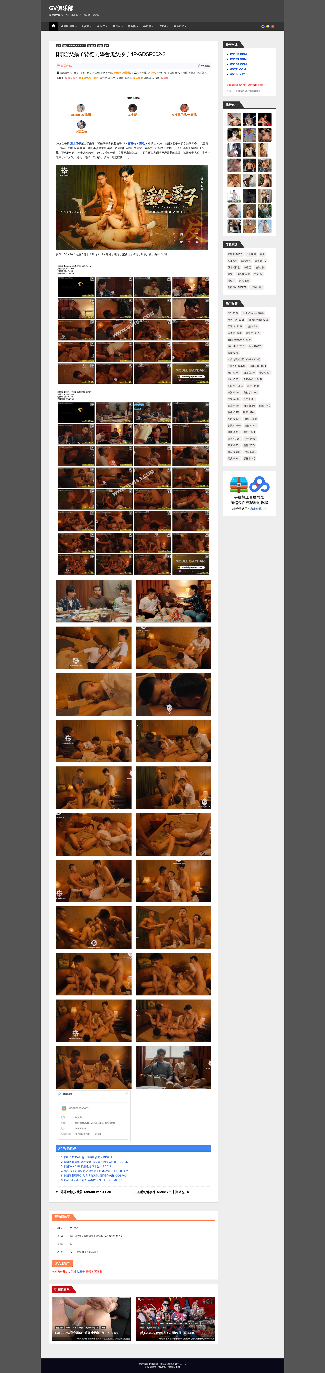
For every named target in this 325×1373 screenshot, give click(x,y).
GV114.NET (237, 74)
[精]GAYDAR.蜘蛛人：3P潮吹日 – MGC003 (167, 1333)
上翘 (252, 326)
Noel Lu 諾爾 (123, 72)
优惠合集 (59, 1328)
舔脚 (233, 432)
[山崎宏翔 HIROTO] (234, 119)
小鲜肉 (162, 72)
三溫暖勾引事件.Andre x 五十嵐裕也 (159, 1192)
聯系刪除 (175, 1367)
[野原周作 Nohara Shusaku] (249, 226)
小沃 (152, 72)
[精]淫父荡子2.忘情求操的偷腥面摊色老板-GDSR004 (96, 1175)
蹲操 (148, 78)
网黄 (100, 46)
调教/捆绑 (244, 280)
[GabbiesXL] (234, 211)
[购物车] (268, 26)
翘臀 (249, 412)
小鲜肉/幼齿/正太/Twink (244, 359)
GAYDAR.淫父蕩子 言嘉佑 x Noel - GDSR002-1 (93, 1180)
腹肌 (129, 78)
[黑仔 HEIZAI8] (264, 165)
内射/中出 (236, 346)
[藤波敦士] (264, 226)
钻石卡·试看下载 (92, 1328)
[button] (273, 26)
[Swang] (264, 119)
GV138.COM (238, 64)
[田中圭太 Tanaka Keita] (264, 180)
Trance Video (258, 319)
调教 (81, 1328)
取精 (149, 26)
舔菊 (249, 432)
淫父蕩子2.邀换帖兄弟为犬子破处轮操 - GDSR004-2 (96, 1171)
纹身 (233, 412)
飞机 (103, 1328)
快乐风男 (232, 260)
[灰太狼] (234, 226)
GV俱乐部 (61, 8)
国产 (103, 26)
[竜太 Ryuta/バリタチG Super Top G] (249, 150)
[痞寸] (249, 165)
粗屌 (249, 405)
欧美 (134, 26)
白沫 (234, 392)
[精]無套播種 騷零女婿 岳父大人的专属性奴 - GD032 (96, 1161)
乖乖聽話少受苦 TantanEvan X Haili (86, 1192)
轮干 (250, 438)
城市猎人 (246, 260)
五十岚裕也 (234, 267)
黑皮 (166, 78)
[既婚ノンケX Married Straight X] (234, 165)
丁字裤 (235, 326)
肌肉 (112, 78)
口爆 (148, 1323)
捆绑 (249, 372)
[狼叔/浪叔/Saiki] (234, 134)
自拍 (250, 425)
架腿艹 (202, 72)
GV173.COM (238, 59)
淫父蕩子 (72, 78)
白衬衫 (250, 392)
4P (83, 72)
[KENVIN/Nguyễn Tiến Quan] (249, 119)
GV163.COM (238, 54)
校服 (61, 78)
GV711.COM (238, 69)
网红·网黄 (69, 26)
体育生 (253, 332)
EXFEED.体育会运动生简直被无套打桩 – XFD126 (86, 1333)
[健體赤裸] (234, 195)
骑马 (157, 78)
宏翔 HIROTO (235, 254)
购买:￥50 (66, 65)
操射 (193, 72)
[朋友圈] (263, 26)
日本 (118, 26)
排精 (264, 372)
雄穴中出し (256, 287)
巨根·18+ (174, 72)
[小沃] (132, 108)
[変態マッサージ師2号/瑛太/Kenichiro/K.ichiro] (264, 150)
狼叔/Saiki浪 (243, 274)
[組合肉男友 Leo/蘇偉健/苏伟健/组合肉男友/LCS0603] (249, 134)
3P (233, 313)
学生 (144, 72)
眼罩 (234, 405)
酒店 (233, 445)
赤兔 (262, 254)
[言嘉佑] (81, 124)
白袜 (104, 78)
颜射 (249, 445)
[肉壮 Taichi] (264, 211)
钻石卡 (81, 1271)
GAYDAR (95, 72)
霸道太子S (260, 260)
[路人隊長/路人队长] (264, 195)
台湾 (58, 46)
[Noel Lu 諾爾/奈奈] (81, 108)
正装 (253, 385)
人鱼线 (235, 332)
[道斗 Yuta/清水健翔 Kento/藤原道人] (234, 180)
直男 (164, 26)
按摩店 (247, 267)
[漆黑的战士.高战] (184, 108)
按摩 (87, 26)
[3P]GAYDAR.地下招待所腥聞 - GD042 (88, 1157)
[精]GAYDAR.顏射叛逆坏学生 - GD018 (87, 1166)
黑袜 (230, 274)
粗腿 (264, 405)
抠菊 (185, 72)
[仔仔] (249, 195)
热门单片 (91, 46)
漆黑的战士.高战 (90, 78)
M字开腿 (107, 72)
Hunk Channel (253, 313)
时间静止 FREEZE (237, 287)
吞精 (233, 352)
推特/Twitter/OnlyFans (74, 46)
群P (106, 46)
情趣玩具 (258, 366)
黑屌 (250, 451)
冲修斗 (231, 280)
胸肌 (121, 78)
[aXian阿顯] (249, 211)
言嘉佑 (139, 78)
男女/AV (258, 274)
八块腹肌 (251, 254)
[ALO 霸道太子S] (249, 180)
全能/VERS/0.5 (239, 339)
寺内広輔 (259, 267)
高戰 (142, 143)
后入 (136, 72)
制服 (142, 1323)
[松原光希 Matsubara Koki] (264, 134)
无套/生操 (252, 379)
